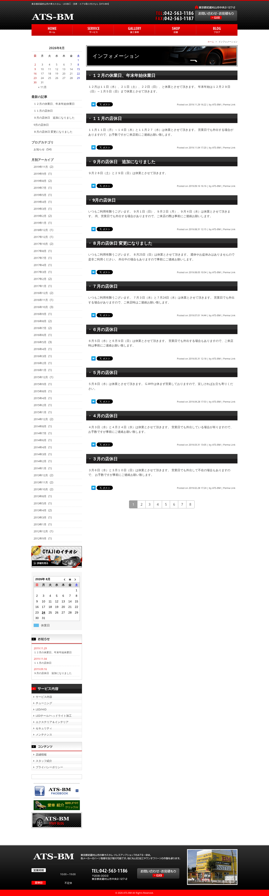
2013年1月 (40, 524)
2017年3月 (40, 272)
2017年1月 (40, 286)
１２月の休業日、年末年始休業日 (124, 75)
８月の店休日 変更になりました (122, 243)
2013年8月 (40, 496)
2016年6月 (40, 335)
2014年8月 (40, 426)
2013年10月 (41, 489)
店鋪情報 (41, 754)
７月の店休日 (105, 286)
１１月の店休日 (107, 118)
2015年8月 (40, 391)
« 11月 (42, 87)
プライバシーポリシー (49, 767)
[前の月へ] (63, 579)
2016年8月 (40, 321)
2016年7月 (40, 328)
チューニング (44, 703)
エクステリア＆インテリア (52, 722)
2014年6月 (40, 440)
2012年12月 (41, 531)
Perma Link (229, 104)
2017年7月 (40, 258)
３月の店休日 (105, 459)
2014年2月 (40, 461)
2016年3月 (40, 356)
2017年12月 (41, 237)
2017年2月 (40, 279)
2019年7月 (40, 188)
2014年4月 (40, 447)
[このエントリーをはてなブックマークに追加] (93, 104)
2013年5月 (40, 503)
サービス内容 (44, 697)
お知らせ (39, 149)
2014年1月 (40, 468)
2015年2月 (40, 405)
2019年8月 (40, 181)
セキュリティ (44, 728)
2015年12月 (41, 377)
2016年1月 (40, 370)
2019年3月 (40, 209)
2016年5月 (40, 342)
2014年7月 (40, 433)
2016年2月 (40, 363)
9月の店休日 (104, 200)
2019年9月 (40, 174)
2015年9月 (40, 384)
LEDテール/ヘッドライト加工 (54, 716)
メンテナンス (44, 734)
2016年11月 (41, 300)
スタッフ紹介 (44, 761)
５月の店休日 (105, 372)
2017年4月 (40, 265)
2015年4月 (40, 398)
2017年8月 (40, 251)
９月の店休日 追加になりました (124, 161)
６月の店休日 (105, 329)
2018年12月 (41, 230)
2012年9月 (40, 538)
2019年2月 (40, 216)
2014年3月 (40, 454)
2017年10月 (41, 244)
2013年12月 (41, 475)
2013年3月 (40, 517)
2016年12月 (41, 293)
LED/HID (41, 709)
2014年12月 (41, 419)
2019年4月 (40, 202)
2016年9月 (40, 314)
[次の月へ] (76, 579)
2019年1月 (40, 223)
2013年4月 (40, 510)
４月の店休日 (105, 415)
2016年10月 (41, 307)
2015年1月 (40, 412)
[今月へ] (70, 579)
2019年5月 (40, 195)
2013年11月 (41, 482)
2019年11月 (41, 167)
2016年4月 (40, 349)
